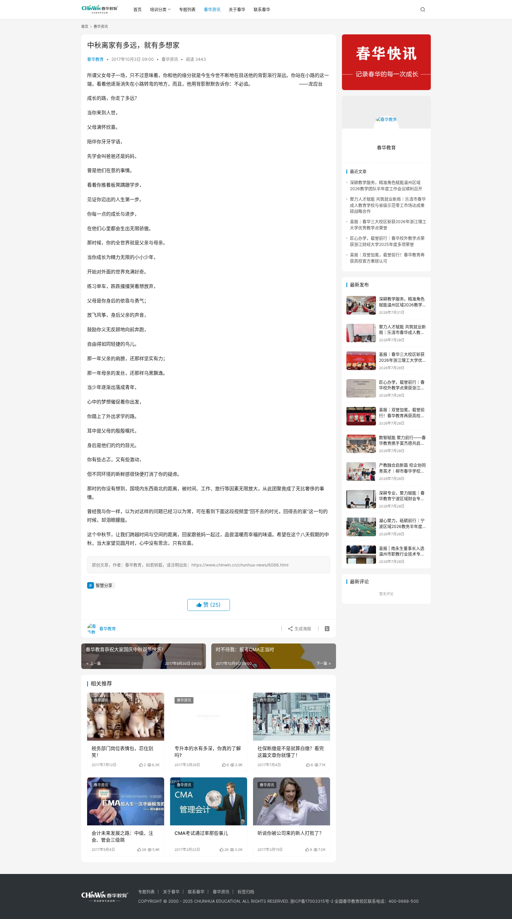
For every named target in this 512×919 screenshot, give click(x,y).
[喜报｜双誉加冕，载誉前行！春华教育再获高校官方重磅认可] (361, 416)
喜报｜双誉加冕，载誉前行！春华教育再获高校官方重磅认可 (402, 415)
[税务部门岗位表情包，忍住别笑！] (125, 717)
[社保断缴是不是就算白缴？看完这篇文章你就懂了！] (291, 717)
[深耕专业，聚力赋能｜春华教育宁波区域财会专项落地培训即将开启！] (361, 499)
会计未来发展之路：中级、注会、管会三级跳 (122, 836)
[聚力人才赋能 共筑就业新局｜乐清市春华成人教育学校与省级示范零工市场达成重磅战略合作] (361, 333)
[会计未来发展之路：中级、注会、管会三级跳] (125, 801)
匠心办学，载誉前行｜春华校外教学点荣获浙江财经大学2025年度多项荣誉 (402, 388)
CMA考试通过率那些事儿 (201, 833)
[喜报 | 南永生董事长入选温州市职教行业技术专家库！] (361, 554)
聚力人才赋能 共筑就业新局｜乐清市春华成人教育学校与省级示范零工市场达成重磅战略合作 (388, 205)
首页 (137, 9)
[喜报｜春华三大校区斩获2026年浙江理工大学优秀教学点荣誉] (361, 360)
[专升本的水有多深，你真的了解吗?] (208, 717)
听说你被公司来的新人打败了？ (290, 833)
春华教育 (95, 59)
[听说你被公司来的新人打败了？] (291, 801)
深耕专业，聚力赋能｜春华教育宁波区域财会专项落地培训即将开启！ (402, 498)
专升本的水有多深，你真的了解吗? (208, 751)
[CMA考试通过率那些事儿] (208, 801)
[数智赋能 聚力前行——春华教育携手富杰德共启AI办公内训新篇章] (361, 444)
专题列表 (187, 9)
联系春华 (262, 9)
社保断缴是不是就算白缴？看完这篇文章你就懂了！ (290, 751)
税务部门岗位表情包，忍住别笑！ (122, 751)
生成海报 (302, 628)
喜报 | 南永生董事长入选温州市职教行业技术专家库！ (402, 554)
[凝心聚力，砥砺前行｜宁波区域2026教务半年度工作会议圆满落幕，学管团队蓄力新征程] (361, 527)
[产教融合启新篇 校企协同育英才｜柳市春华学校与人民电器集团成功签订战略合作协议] (361, 471)
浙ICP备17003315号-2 (311, 901)
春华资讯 (212, 9)
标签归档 (246, 891)
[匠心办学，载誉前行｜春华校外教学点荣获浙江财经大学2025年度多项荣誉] (361, 388)
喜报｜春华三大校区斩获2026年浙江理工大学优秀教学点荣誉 (402, 360)
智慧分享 (104, 585)
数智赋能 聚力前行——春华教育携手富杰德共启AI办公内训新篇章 (402, 443)
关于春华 (237, 9)
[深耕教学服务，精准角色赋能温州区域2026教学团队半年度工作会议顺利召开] (361, 305)
